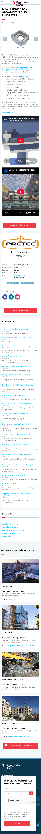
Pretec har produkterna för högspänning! (16, 346)
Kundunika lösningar (9, 483)
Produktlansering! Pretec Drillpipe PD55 (15, 395)
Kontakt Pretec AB (20, 310)
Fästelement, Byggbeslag (11, 533)
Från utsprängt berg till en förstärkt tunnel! (16, 424)
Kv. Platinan (7, 633)
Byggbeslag (6, 536)
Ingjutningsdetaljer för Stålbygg (21, 646)
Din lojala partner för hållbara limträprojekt (16, 375)
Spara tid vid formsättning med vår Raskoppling (18, 465)
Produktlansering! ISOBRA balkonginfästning (17, 385)
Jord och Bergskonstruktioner (13, 530)
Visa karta (28, 283)
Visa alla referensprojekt (22, 745)
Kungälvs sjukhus (9, 723)
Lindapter (11, 599)
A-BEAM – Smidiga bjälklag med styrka (15, 329)
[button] (4, 38)
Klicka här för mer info (19, 225)
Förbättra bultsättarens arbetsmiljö (14, 475)
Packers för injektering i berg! (12, 356)
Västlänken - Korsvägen (12, 679)
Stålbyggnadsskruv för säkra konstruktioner (17, 337)
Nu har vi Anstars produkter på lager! (14, 366)
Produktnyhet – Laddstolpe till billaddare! (16, 444)
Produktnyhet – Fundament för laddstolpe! (16, 455)
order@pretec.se (20, 275)
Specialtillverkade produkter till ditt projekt (16, 434)
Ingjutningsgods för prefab (18, 737)
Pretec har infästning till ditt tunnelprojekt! (16, 404)
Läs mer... (7, 818)
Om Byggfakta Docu (7, 776)
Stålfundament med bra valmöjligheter (15, 414)
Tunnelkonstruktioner (10, 527)
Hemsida (14, 283)
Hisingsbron (7, 586)
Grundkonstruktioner (10, 524)
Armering (5, 521)
